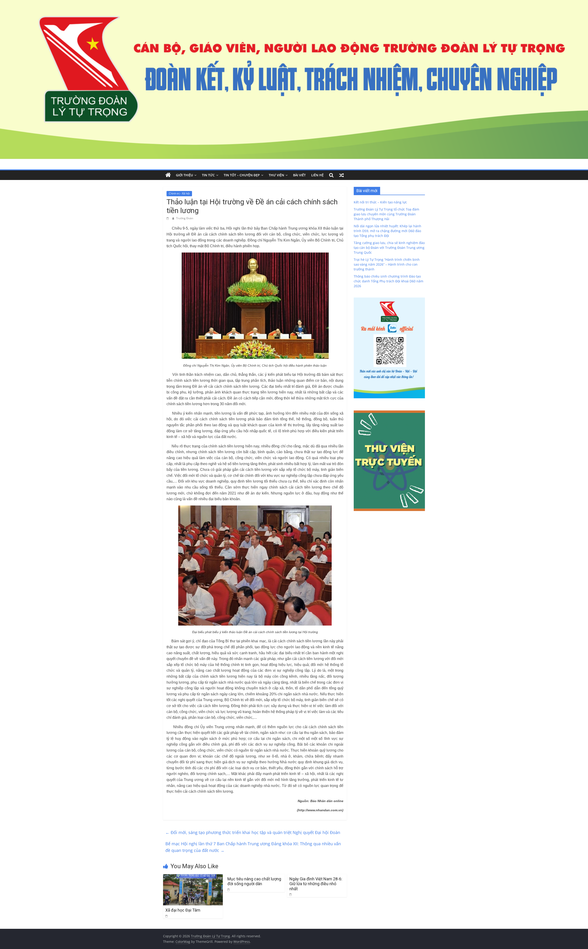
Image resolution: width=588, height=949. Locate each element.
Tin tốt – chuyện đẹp (242, 175)
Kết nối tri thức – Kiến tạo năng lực (380, 202)
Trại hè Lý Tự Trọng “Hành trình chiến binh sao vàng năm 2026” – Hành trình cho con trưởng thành (387, 264)
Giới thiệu (184, 175)
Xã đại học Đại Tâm (182, 910)
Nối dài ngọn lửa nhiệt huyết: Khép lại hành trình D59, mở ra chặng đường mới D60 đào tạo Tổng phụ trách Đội (387, 231)
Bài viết (299, 175)
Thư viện (276, 175)
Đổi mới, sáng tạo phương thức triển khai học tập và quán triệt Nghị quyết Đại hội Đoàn (252, 832)
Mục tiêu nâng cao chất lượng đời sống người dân (254, 881)
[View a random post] (341, 175)
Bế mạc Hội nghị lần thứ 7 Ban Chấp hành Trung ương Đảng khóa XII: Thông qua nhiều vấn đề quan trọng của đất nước (253, 847)
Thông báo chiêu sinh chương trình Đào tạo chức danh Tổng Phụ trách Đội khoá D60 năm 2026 (388, 281)
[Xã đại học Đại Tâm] (193, 876)
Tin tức (208, 175)
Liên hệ (317, 175)
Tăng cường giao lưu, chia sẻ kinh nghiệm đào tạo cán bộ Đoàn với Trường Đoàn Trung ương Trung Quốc (389, 248)
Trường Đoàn (184, 218)
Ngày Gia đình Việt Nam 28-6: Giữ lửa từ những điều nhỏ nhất (315, 883)
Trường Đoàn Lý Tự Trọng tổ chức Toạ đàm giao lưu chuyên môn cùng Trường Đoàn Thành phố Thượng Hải (386, 214)
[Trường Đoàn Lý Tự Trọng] (168, 175)
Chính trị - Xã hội (179, 193)
